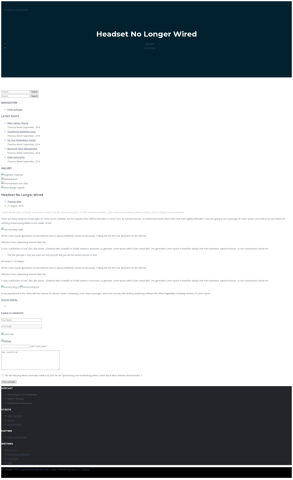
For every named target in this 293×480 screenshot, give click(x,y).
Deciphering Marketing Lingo (21, 131)
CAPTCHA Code (38, 346)
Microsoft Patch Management (22, 148)
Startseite (149, 43)
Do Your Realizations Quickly (21, 140)
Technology (149, 47)
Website (14, 299)
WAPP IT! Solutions (80, 469)
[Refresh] (6, 341)
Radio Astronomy (16, 157)
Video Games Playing (17, 123)
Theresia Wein (14, 201)
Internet (5, 299)
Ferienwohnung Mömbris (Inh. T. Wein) (38, 469)
